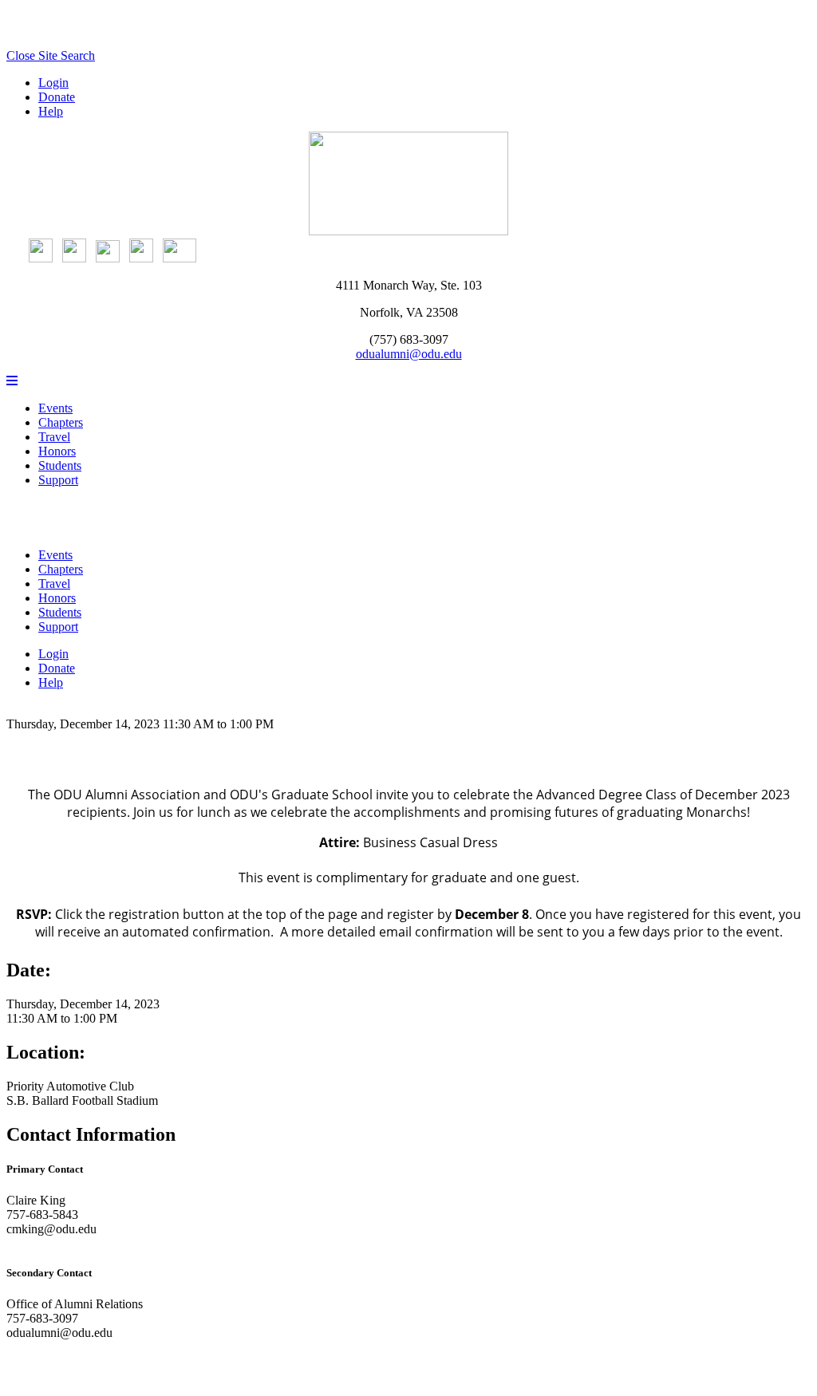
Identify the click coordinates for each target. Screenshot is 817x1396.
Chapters (60, 422)
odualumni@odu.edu (409, 354)
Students (59, 465)
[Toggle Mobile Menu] (12, 381)
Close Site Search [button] (50, 55)
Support (58, 480)
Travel (54, 437)
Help (50, 111)
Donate (56, 97)
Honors (57, 451)
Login (53, 82)
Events (55, 408)
